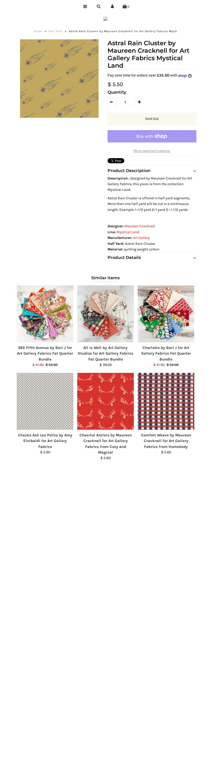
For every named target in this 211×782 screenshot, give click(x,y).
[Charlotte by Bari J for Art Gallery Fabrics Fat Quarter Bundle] (166, 313)
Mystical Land (128, 232)
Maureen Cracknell (140, 226)
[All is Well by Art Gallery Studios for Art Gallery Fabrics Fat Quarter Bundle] (105, 313)
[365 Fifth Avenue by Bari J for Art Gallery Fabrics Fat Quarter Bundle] (45, 313)
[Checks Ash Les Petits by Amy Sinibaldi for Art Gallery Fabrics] (45, 401)
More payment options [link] (152, 151)
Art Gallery (141, 238)
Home (38, 31)
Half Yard (56, 31)
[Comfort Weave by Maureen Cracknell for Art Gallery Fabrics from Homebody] (166, 401)
